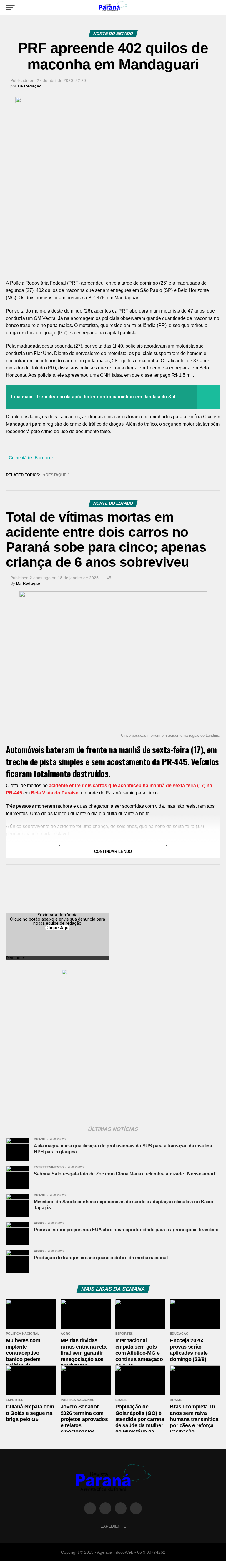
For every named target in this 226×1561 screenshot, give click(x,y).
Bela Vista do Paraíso (55, 792)
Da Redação (30, 86)
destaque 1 (58, 475)
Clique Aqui (57, 927)
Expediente (113, 1526)
